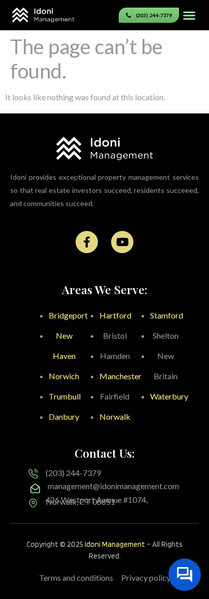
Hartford (115, 315)
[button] (189, 15)
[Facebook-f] (87, 242)
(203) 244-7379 (73, 472)
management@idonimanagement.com (113, 486)
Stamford (166, 315)
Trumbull (65, 396)
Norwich (64, 376)
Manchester (120, 376)
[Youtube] (122, 242)
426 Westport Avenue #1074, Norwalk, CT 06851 (97, 500)
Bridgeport (68, 315)
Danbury (64, 416)
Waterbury (169, 396)
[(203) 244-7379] (33, 473)
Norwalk (114, 416)
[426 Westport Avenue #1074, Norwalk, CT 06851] (33, 503)
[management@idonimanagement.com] (35, 488)
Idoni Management (115, 544)
